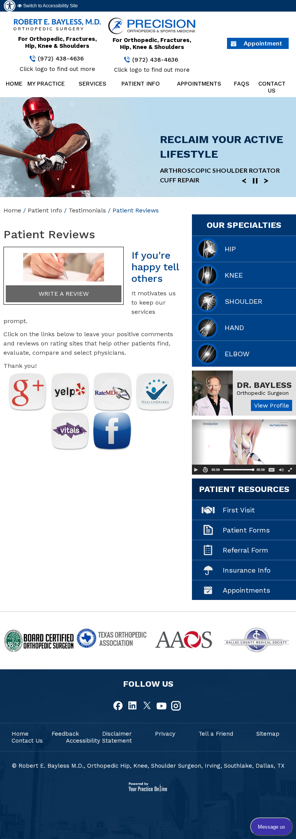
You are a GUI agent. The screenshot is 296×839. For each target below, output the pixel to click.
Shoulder (243, 301)
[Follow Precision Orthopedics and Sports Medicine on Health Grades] (155, 392)
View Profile (271, 405)
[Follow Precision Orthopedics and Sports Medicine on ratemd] (112, 391)
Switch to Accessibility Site (50, 5)
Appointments (199, 83)
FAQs (240, 83)
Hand (234, 327)
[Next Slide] (266, 180)
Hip (230, 249)
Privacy (165, 733)
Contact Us (272, 87)
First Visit (239, 510)
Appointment (263, 43)
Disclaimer (117, 733)
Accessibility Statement (99, 740)
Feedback (65, 733)
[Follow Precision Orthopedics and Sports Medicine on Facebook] (112, 431)
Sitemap (267, 733)
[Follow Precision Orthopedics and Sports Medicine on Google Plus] (27, 392)
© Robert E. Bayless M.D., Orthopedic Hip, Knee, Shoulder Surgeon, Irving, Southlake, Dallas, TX (148, 765)
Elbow (237, 354)
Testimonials (87, 210)
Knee (234, 275)
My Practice (46, 83)
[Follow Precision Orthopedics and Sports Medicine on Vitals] (70, 431)
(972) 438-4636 (61, 58)
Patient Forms (246, 530)
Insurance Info (247, 570)
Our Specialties (244, 225)
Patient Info (140, 83)
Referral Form (245, 550)
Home (12, 83)
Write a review (64, 293)
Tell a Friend (215, 733)
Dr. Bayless (264, 385)
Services (92, 83)
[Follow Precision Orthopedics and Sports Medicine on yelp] (70, 392)
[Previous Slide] (244, 180)
